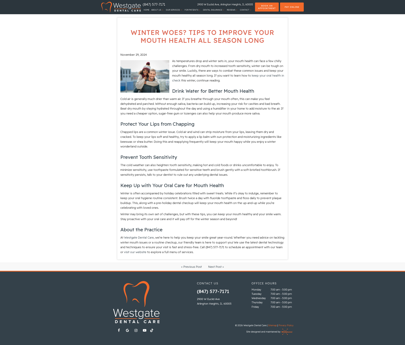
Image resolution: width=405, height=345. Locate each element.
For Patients (191, 10)
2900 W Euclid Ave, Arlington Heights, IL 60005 (225, 4)
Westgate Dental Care (139, 237)
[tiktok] (153, 331)
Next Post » (216, 267)
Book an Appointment (267, 6)
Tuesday (257, 293)
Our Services (173, 10)
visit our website (135, 252)
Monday (256, 289)
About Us (156, 10)
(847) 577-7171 (154, 4)
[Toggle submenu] (162, 10)
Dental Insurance (212, 10)
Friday (255, 306)
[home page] (121, 7)
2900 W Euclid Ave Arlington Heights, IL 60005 (214, 301)
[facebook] (119, 330)
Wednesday (259, 298)
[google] (127, 330)
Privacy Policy (285, 325)
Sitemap (272, 325)
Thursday (257, 302)
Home (146, 10)
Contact (244, 10)
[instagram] (136, 330)
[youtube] (144, 330)
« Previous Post (191, 267)
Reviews (231, 10)
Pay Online (292, 7)
